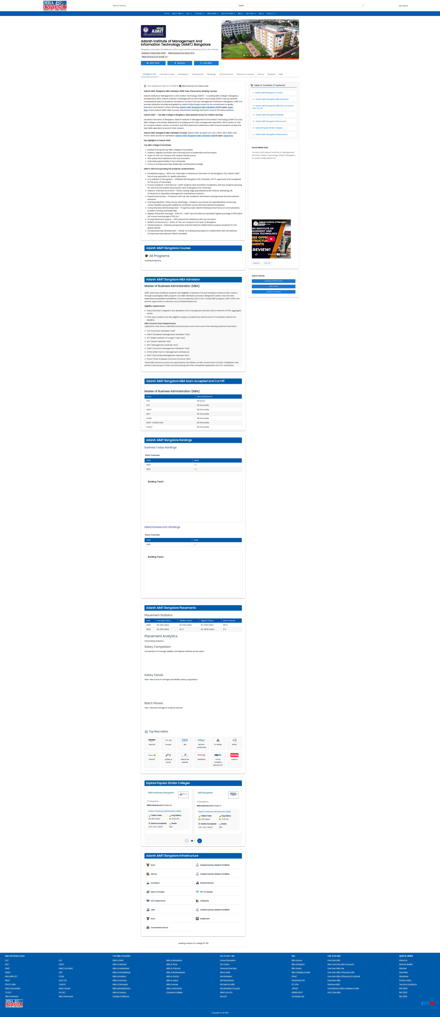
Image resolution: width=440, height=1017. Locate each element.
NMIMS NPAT (297, 992)
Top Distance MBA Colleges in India (343, 988)
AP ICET (62, 992)
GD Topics (224, 964)
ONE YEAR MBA (334, 956)
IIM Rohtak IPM (298, 980)
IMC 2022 (403, 996)
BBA (239, 13)
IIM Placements (227, 980)
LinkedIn (256, 263)
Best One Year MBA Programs (340, 964)
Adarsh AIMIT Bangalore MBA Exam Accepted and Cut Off (273, 106)
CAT (188, 13)
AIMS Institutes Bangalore (161, 792)
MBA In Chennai (173, 968)
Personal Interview (228, 968)
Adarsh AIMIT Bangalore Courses (268, 92)
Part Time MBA (334, 992)
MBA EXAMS (211, 13)
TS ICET (8, 992)
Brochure (181, 63)
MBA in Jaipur (172, 980)
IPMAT (294, 976)
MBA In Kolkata (119, 976)
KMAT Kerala (64, 988)
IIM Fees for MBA (227, 984)
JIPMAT (295, 988)
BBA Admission (298, 964)
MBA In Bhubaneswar (175, 972)
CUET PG (63, 980)
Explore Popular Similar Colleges (267, 128)
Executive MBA (334, 980)
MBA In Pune (171, 964)
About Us (403, 960)
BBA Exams (296, 968)
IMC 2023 (403, 992)
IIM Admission (226, 976)
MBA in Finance (119, 992)
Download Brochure (273, 281)
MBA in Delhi (118, 960)
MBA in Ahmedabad (121, 972)
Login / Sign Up (403, 6)
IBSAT (7, 980)
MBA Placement (66, 996)
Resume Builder (406, 964)
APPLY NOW (154, 63)
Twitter (267, 263)
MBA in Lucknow (120, 980)
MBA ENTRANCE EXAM (15, 956)
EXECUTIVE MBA (227, 13)
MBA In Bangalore (174, 960)
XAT (60, 960)
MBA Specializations (121, 988)
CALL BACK (207, 63)
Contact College (273, 292)
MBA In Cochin (172, 976)
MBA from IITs (226, 992)
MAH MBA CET (11, 976)
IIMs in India (225, 972)
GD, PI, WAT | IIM (227, 956)
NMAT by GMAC (66, 968)
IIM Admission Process (230, 988)
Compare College (174, 992)
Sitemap (403, 968)
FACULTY (270, 13)
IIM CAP (223, 996)
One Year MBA (333, 960)
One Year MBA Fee (335, 968)
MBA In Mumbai (119, 964)
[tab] (149, 74)
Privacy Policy (405, 980)
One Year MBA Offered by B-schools (343, 976)
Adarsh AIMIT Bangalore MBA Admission (271, 99)
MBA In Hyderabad (121, 968)
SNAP (7, 968)
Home (166, 13)
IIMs (260, 13)
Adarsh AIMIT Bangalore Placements (269, 121)
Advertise (403, 972)
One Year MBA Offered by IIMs (341, 972)
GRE (60, 972)
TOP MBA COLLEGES (121, 956)
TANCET (62, 984)
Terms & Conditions (408, 984)
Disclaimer (404, 976)
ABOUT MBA (176, 13)
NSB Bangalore (205, 792)
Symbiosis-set (298, 996)
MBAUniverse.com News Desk (195, 86)
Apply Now (273, 286)
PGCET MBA (10, 984)
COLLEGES (198, 13)
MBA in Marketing (174, 988)
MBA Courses (172, 984)
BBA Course (297, 960)
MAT (7, 964)
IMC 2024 (403, 988)
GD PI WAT (250, 13)
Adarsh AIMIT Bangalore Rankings (268, 115)
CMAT (61, 964)
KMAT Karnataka (12, 988)
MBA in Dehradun (120, 984)
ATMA (61, 976)
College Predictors (121, 996)
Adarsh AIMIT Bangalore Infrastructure (270, 134)
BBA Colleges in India (301, 972)
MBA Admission (12, 996)
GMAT (8, 972)
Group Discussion (227, 960)
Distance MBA (333, 984)
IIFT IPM (295, 984)
